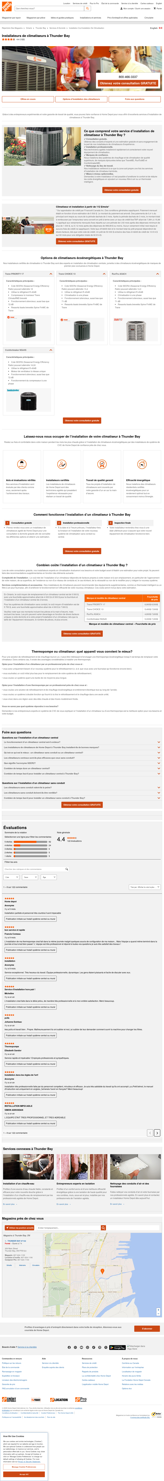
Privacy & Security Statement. (29, 1461)
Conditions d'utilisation (10, 1413)
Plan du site (51, 1417)
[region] (24, 1456)
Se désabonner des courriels (34, 1417)
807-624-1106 (27, 1257)
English (159, 3)
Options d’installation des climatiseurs (81, 99)
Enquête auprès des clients (53, 1367)
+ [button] (158, 1310)
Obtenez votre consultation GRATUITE (128, 83)
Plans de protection (90, 1367)
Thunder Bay (40, 28)
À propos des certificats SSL (140, 1417)
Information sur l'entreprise (133, 1367)
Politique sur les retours (11, 1363)
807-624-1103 (23, 1259)
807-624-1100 (19, 1255)
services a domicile (57, 28)
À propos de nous (130, 1358)
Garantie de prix (8, 1384)
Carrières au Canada (130, 1363)
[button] (87, 8)
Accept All (24, 1474)
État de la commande (110, 3)
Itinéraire (22, 1265)
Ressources (87, 1358)
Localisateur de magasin (132, 1371)
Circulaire (35, 1265)
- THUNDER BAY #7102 (15, 1241)
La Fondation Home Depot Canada (136, 1380)
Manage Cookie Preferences (24, 1467)
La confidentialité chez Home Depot (96, 1375)
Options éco (127, 1388)
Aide (44, 1358)
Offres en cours (27, 99)
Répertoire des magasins (12, 28)
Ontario (29, 28)
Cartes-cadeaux (147, 3)
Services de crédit (80, 3)
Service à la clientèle (129, 3)
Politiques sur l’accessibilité (11, 1417)
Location (66, 3)
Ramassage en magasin (12, 1371)
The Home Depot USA (65, 1413)
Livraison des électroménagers (14, 1380)
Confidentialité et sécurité (29, 1413)
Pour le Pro (94, 3)
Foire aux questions (134, 99)
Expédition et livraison (11, 1375)
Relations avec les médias (132, 1384)
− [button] (158, 1313)
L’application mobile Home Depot (95, 1384)
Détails (9, 1265)
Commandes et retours (12, 1358)
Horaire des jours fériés (131, 1375)
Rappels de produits (90, 1371)
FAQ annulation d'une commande (15, 1388)
